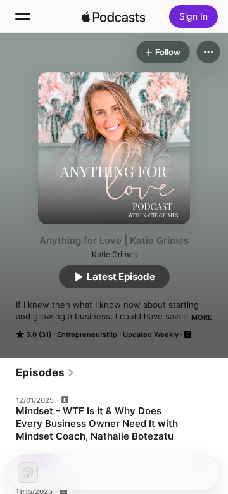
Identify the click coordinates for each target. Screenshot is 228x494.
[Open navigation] (23, 16)
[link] (45, 372)
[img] (113, 16)
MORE (201, 317)
